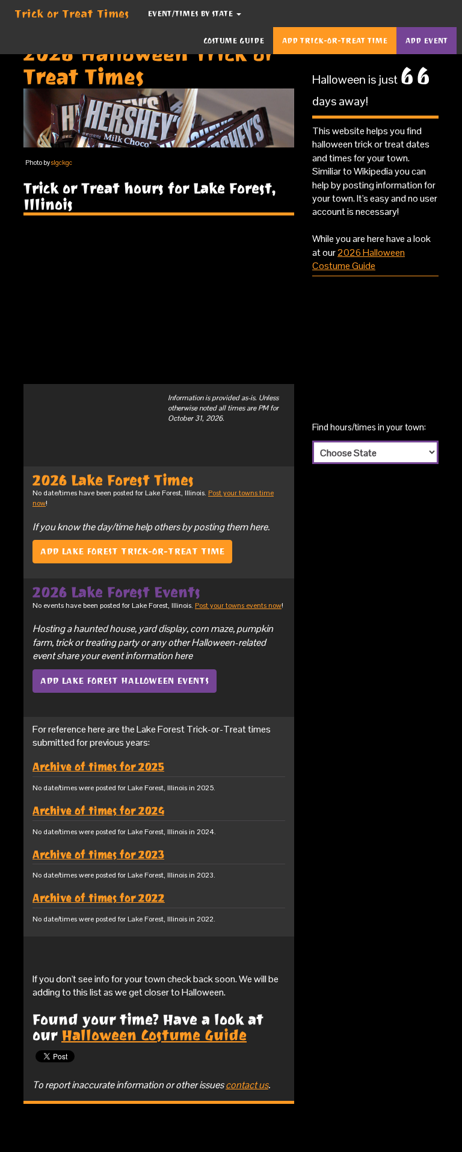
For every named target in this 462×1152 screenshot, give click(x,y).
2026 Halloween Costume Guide (358, 259)
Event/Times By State (191, 13)
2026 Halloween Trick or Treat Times (148, 65)
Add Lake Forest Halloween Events (124, 681)
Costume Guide (233, 41)
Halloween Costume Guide (154, 1035)
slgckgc (61, 162)
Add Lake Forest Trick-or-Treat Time (132, 551)
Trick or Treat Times (71, 13)
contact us (247, 1085)
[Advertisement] (158, 299)
